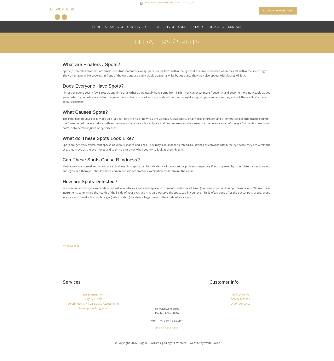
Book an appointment (278, 10)
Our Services (137, 27)
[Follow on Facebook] (64, 17)
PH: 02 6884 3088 (167, 328)
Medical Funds (240, 294)
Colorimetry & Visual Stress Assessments (93, 303)
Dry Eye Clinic (93, 299)
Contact (235, 27)
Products (162, 27)
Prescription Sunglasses (94, 308)
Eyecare (214, 27)
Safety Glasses (240, 299)
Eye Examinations (93, 294)
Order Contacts (191, 27)
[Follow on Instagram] (57, 17)
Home (96, 27)
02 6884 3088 (61, 9)
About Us (112, 27)
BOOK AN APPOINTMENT (244, 230)
